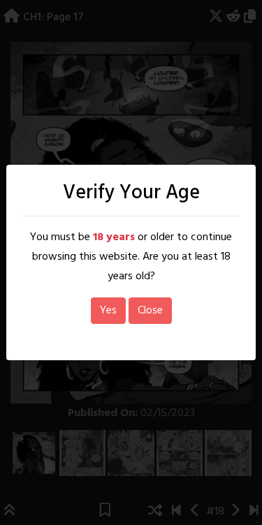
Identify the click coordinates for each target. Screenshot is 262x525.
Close (150, 311)
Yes (108, 311)
